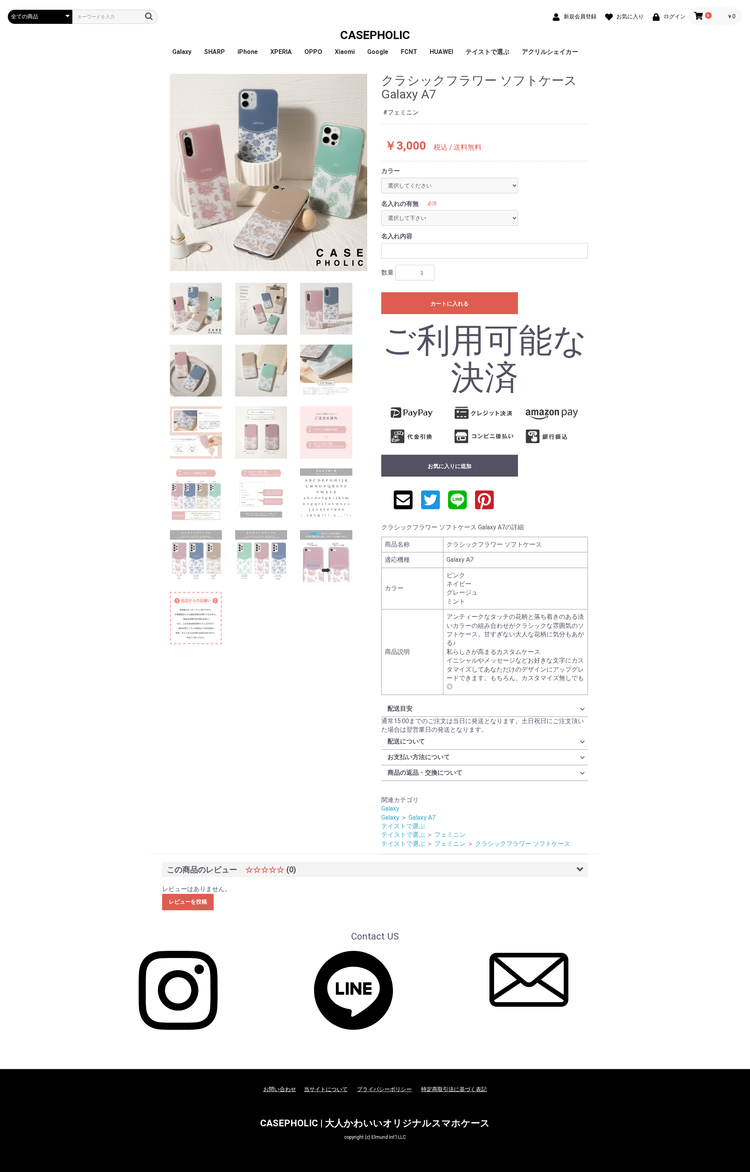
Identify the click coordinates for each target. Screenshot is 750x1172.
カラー (390, 171)
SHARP (214, 51)
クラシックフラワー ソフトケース (522, 843)
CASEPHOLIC (375, 35)
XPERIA (281, 51)
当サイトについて (326, 1089)
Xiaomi (345, 51)
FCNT (409, 51)
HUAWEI (441, 51)
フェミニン (450, 834)
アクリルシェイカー (550, 51)
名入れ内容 (396, 236)
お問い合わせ (279, 1089)
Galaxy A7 (422, 817)
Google (377, 51)
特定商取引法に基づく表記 (454, 1089)
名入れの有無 (400, 203)
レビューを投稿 (188, 902)
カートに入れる (449, 303)
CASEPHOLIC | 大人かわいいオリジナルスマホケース (375, 1123)
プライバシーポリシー (384, 1089)
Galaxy (181, 51)
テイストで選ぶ (487, 51)
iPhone (248, 51)
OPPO (313, 51)
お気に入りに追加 (449, 466)
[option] (268, 172)
